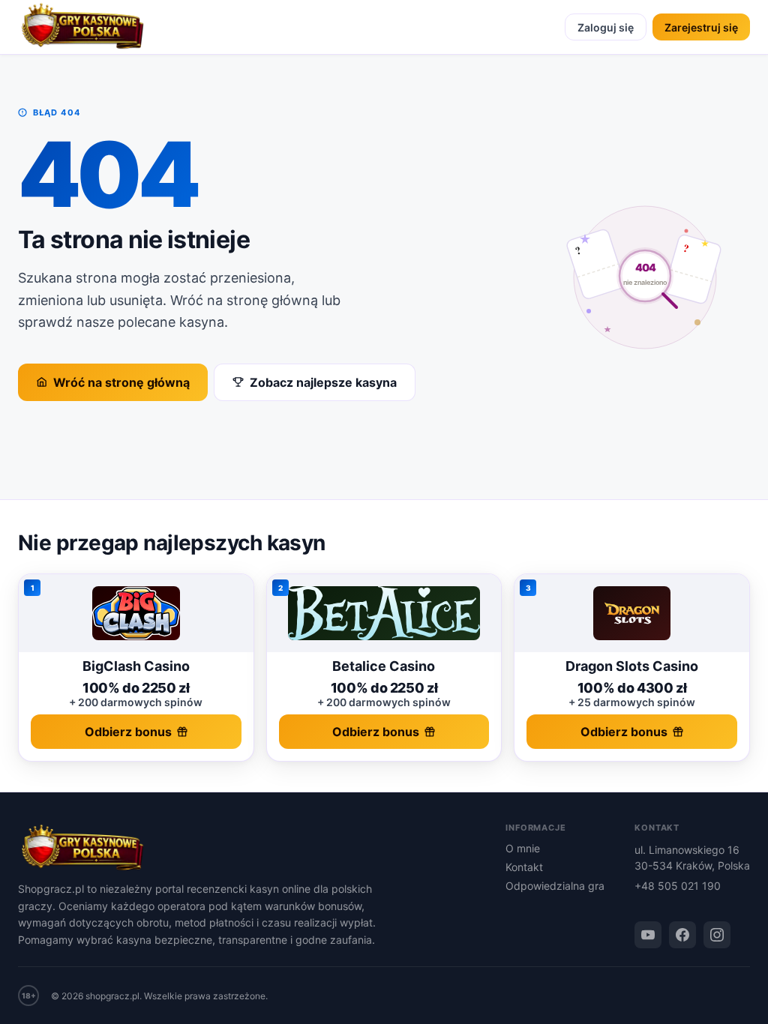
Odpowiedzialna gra (555, 885)
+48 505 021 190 (677, 885)
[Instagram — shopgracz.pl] (717, 934)
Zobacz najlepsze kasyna (323, 382)
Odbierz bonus (128, 731)
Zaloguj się (606, 27)
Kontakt (524, 867)
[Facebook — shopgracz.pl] (682, 934)
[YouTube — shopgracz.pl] (648, 934)
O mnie (523, 848)
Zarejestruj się (701, 27)
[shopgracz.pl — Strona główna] (82, 27)
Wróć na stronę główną (121, 382)
